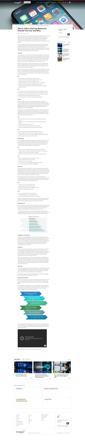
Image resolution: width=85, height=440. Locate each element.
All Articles (69, 359)
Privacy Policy (67, 37)
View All (69, 42)
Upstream (24, 269)
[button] (69, 34)
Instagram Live (27, 237)
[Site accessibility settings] (69, 2)
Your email (61, 32)
